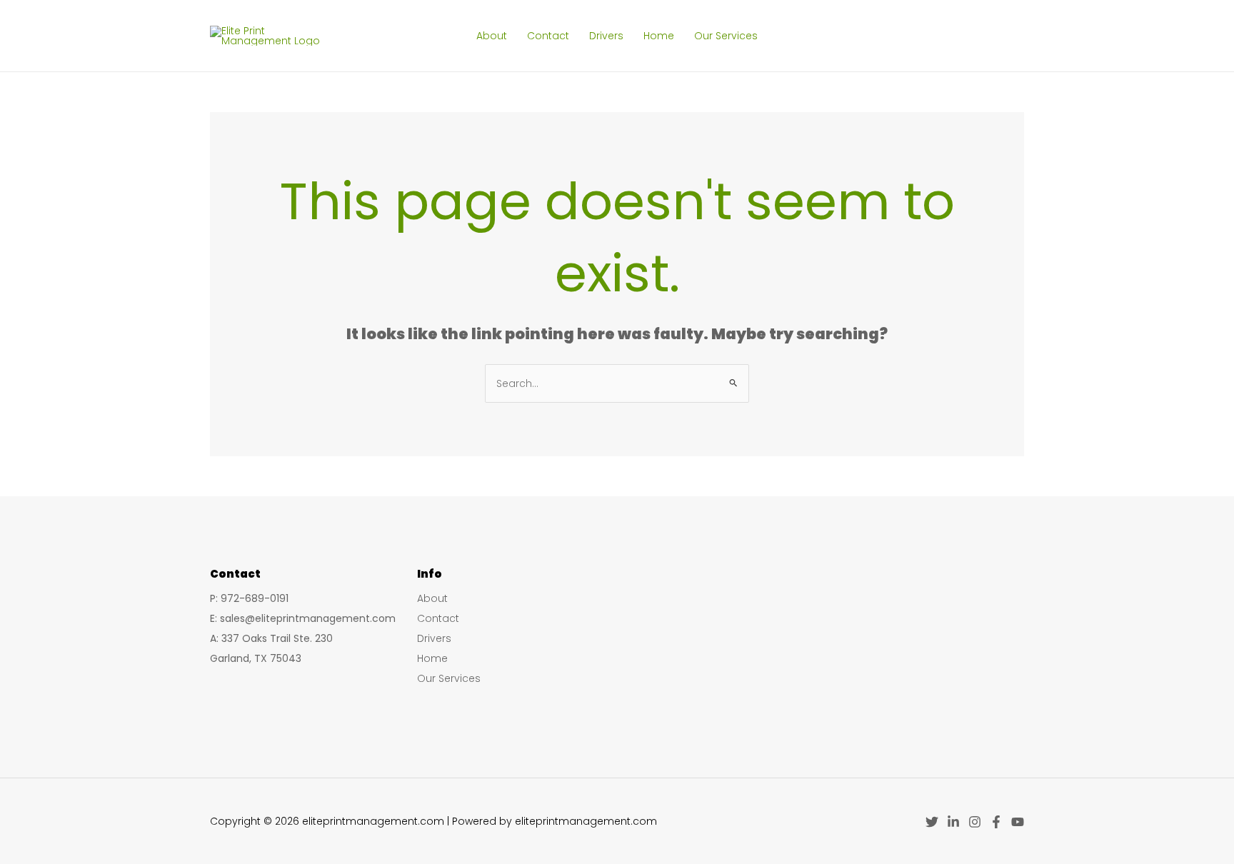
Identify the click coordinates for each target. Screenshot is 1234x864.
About (491, 36)
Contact (548, 36)
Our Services (726, 36)
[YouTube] (1017, 821)
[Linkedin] (953, 821)
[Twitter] (932, 821)
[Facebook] (996, 821)
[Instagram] (974, 821)
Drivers (606, 36)
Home (658, 36)
